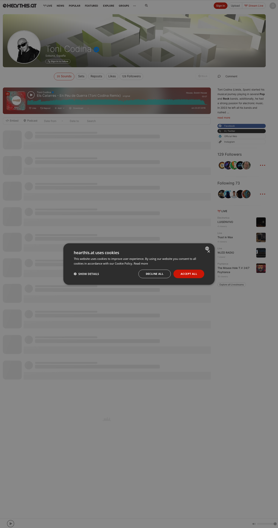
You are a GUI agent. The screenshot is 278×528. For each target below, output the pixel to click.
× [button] (208, 251)
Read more (141, 263)
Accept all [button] (189, 274)
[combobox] (207, 248)
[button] (86, 274)
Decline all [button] (154, 274)
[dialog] (139, 264)
